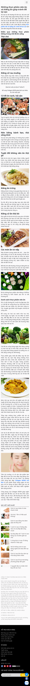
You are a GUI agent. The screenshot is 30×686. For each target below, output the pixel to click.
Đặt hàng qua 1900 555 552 (8, 633)
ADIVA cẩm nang (5, 663)
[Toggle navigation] (26, 2)
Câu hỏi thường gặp (6, 641)
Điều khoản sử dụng (6, 654)
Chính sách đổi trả (6, 639)
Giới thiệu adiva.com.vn (7, 648)
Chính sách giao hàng (7, 637)
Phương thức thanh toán (8, 635)
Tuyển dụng (4, 650)
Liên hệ (3, 656)
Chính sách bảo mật (6, 652)
